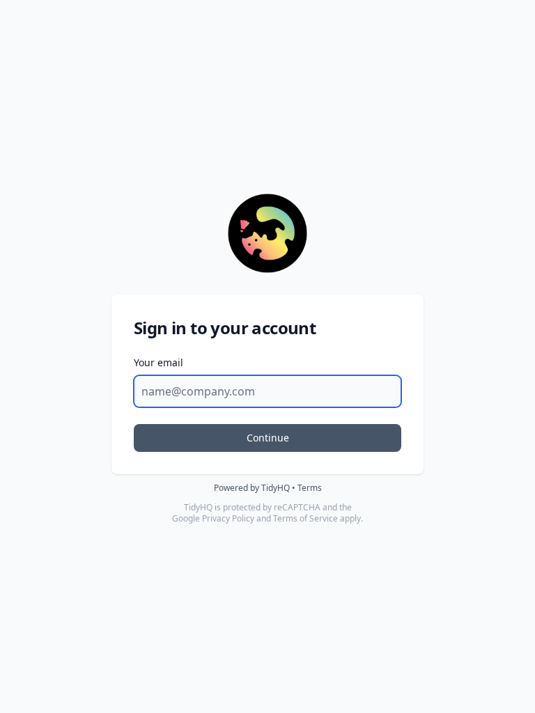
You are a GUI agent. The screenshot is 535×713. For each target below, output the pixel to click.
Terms (309, 488)
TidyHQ (275, 488)
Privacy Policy (228, 518)
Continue (268, 437)
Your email (158, 362)
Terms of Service (305, 518)
